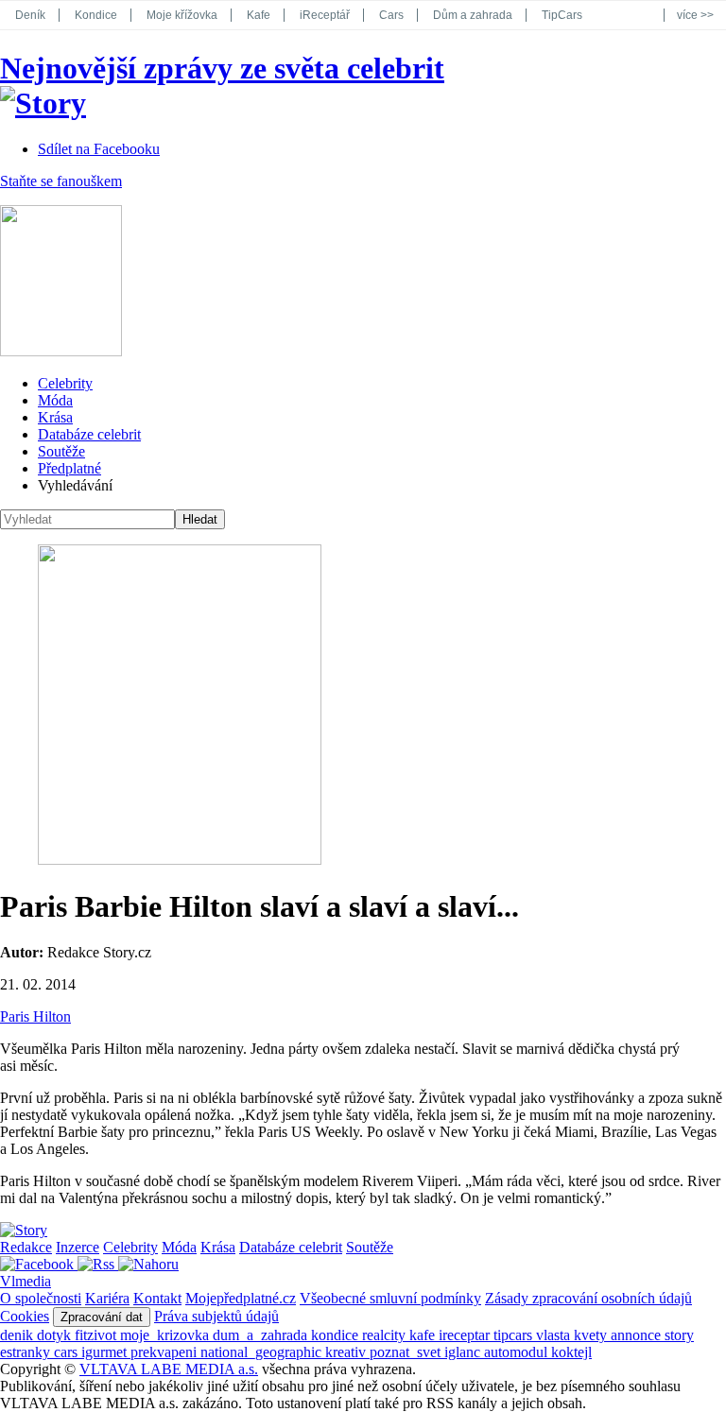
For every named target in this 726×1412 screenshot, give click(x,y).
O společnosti (40, 1298)
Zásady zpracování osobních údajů (588, 1298)
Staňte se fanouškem (61, 181)
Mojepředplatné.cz (240, 1298)
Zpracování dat (101, 1317)
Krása (55, 417)
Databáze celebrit (89, 434)
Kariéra (107, 1298)
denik (18, 1335)
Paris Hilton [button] (35, 1016)
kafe (424, 1335)
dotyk (56, 1335)
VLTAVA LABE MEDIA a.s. (168, 1369)
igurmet (105, 1352)
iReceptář (325, 15)
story (679, 1335)
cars (67, 1352)
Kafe (258, 15)
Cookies (24, 1316)
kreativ (347, 1352)
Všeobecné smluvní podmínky (390, 1298)
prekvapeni (165, 1352)
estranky (27, 1352)
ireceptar (466, 1335)
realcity (385, 1335)
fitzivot (97, 1335)
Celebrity (65, 383)
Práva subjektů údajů (216, 1316)
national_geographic (262, 1352)
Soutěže (61, 451)
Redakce (26, 1247)
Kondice (96, 15)
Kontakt (157, 1298)
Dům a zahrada (472, 15)
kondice (336, 1335)
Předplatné (69, 468)
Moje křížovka (182, 15)
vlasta (555, 1335)
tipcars (514, 1335)
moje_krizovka (166, 1335)
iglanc (464, 1352)
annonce (638, 1335)
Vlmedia (25, 1281)
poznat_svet (407, 1352)
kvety (592, 1335)
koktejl (571, 1352)
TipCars (562, 15)
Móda (55, 400)
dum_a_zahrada (262, 1335)
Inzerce (77, 1247)
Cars (391, 15)
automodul (517, 1352)
